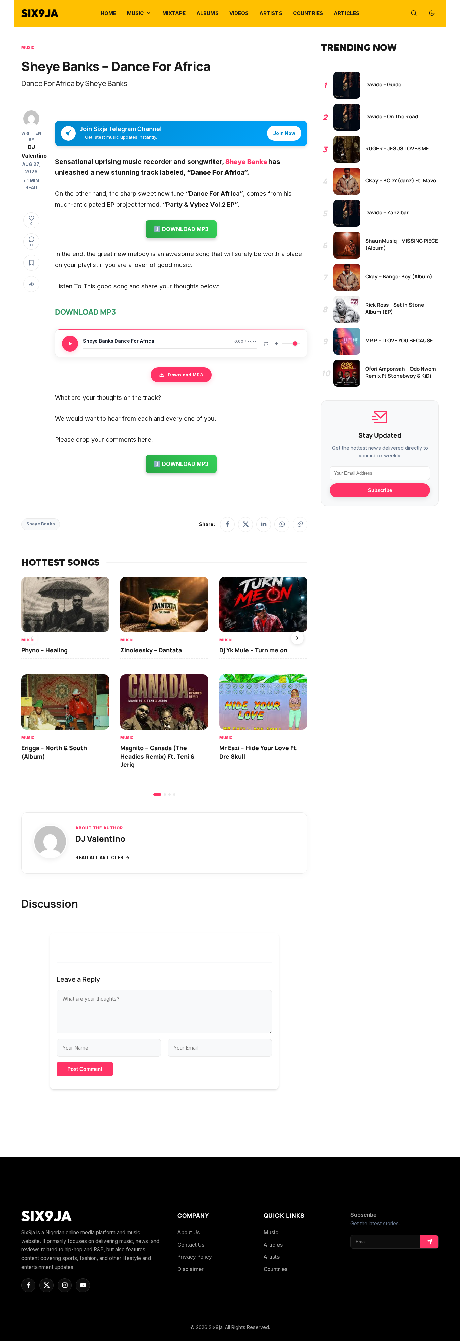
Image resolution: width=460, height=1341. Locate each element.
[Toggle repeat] (266, 343)
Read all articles (99, 857)
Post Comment (84, 1069)
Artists (272, 1257)
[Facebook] (227, 524)
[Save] (31, 263)
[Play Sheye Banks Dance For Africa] (70, 344)
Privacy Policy (194, 1257)
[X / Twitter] (245, 524)
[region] (164, 686)
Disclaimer (190, 1269)
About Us (188, 1232)
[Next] (297, 638)
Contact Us (190, 1245)
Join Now (284, 133)
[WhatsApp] (281, 524)
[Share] (31, 284)
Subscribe (380, 490)
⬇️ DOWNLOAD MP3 (181, 229)
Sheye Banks (246, 162)
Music (28, 47)
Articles (273, 1245)
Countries (275, 1269)
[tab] (157, 794)
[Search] (413, 13)
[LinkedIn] (263, 524)
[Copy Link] (300, 524)
